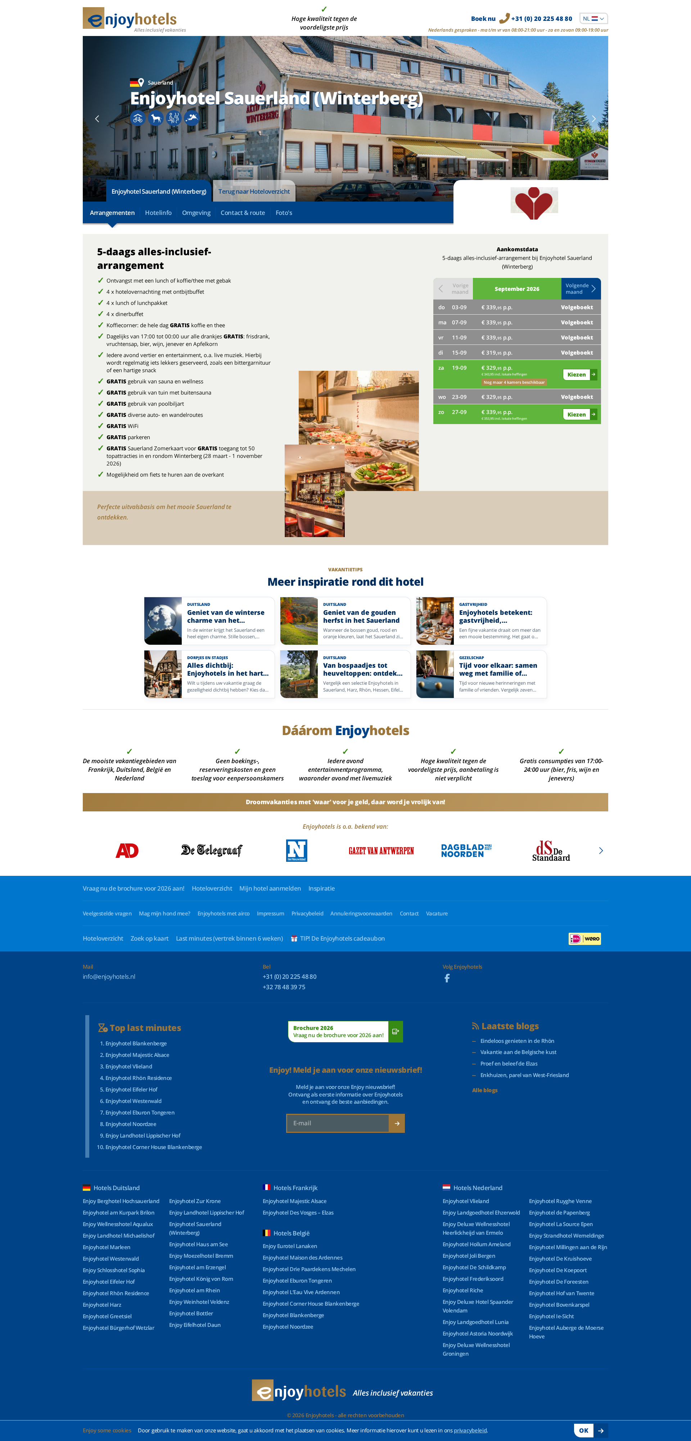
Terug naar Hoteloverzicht (254, 191)
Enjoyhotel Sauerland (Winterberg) (159, 191)
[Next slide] (594, 119)
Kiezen (577, 374)
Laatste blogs (510, 1026)
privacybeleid (470, 1430)
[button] (581, 289)
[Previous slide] (97, 119)
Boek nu (521, 18)
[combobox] (593, 18)
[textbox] (593, 18)
